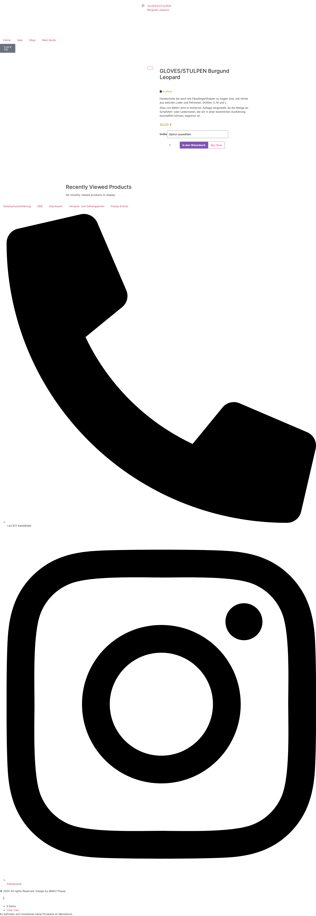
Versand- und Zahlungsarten (86, 206)
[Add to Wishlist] (228, 145)
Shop (32, 40)
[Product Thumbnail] (150, 68)
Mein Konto (49, 40)
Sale (20, 40)
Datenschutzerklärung (17, 206)
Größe (163, 134)
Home (7, 40)
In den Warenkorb (193, 145)
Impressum (56, 206)
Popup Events (119, 206)
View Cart (13, 910)
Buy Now (216, 145)
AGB (39, 206)
